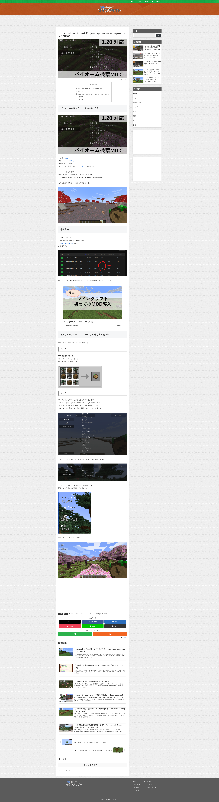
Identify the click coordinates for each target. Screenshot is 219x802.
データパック (137, 103)
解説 (134, 121)
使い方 (81, 99)
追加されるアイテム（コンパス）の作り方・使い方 (93, 94)
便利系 (97, 614)
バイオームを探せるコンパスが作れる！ (90, 88)
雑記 (134, 125)
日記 (134, 112)
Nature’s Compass (66, 243)
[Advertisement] (109, 21)
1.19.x (72, 614)
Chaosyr (66, 158)
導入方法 (80, 91)
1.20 (77, 614)
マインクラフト (89, 614)
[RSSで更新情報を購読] (110, 634)
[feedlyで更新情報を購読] (75, 634)
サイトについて (152, 784)
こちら (72, 161)
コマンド (136, 98)
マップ (135, 107)
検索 (135, 31)
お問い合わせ (152, 787)
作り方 (81, 97)
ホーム (135, 782)
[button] (115, 626)
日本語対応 (104, 614)
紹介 (66, 614)
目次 (90, 84)
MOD (61, 614)
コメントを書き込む (92, 765)
